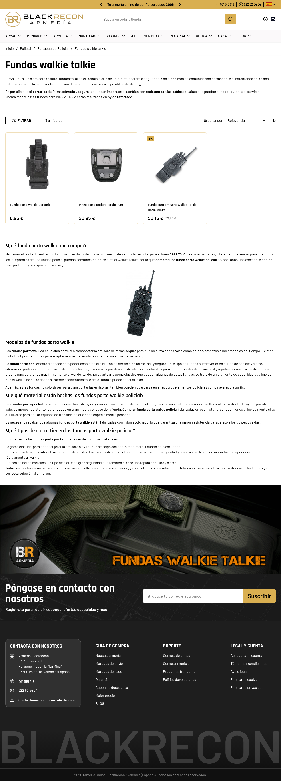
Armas (10, 36)
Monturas (87, 36)
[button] (21, 120)
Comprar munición (177, 663)
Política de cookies (245, 679)
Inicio (9, 48)
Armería (60, 36)
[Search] (230, 19)
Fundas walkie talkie (90, 48)
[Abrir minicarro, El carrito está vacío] (273, 19)
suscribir (259, 595)
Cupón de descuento (112, 687)
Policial (25, 48)
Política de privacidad (247, 687)
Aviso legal (239, 671)
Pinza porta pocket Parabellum (101, 205)
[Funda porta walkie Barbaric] (37, 164)
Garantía (102, 679)
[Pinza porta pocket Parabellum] (106, 164)
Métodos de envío (109, 663)
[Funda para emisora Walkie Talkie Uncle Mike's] (175, 164)
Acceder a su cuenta (246, 655)
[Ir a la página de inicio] (44, 19)
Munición (35, 36)
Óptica (201, 36)
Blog (241, 36)
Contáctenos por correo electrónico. (47, 700)
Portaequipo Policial (52, 48)
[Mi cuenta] (265, 19)
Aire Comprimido (145, 36)
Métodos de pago (109, 671)
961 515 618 (227, 4)
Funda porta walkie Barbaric (30, 205)
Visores (113, 36)
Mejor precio (105, 695)
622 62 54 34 (252, 4)
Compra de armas (176, 655)
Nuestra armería (108, 655)
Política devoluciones (179, 679)
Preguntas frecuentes (180, 671)
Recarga (177, 36)
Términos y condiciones (249, 663)
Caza (222, 36)
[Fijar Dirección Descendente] (274, 120)
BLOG (100, 703)
